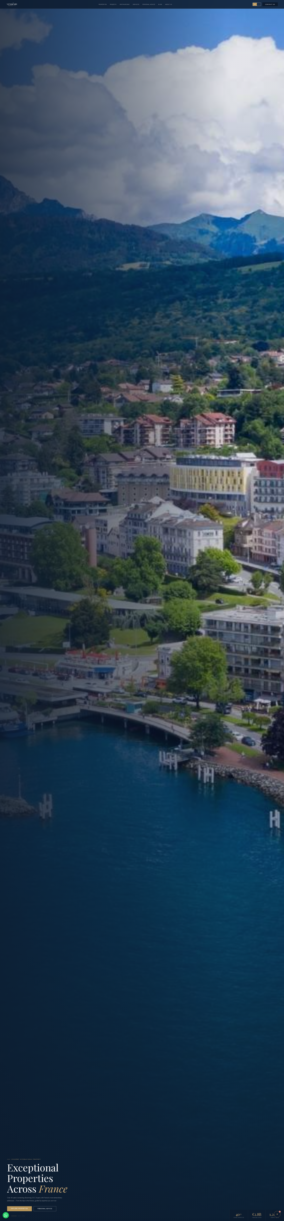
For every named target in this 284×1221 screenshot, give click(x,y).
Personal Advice (148, 4)
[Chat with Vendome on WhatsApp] (6, 1215)
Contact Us (270, 4)
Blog (160, 4)
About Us (168, 4)
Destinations (125, 4)
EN (255, 4)
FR (259, 4)
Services (136, 4)
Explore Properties (19, 1208)
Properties (103, 4)
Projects (113, 4)
